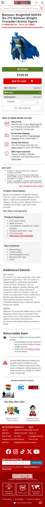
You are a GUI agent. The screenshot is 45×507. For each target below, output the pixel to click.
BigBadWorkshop (21, 442)
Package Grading (36, 436)
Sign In (5, 430)
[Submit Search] (41, 8)
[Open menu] (2, 2)
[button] (22, 108)
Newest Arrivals (20, 433)
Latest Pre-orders (21, 430)
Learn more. (16, 159)
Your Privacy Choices (24, 503)
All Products (19, 439)
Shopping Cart (8, 439)
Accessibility (19, 499)
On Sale (17, 436)
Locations (33, 442)
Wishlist (5, 442)
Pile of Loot (34, 124)
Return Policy (16, 147)
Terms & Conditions (30, 467)
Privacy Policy (6, 469)
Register (5, 433)
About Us (32, 433)
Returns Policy (34, 349)
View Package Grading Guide (31, 186)
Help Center (34, 430)
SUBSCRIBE (36, 463)
